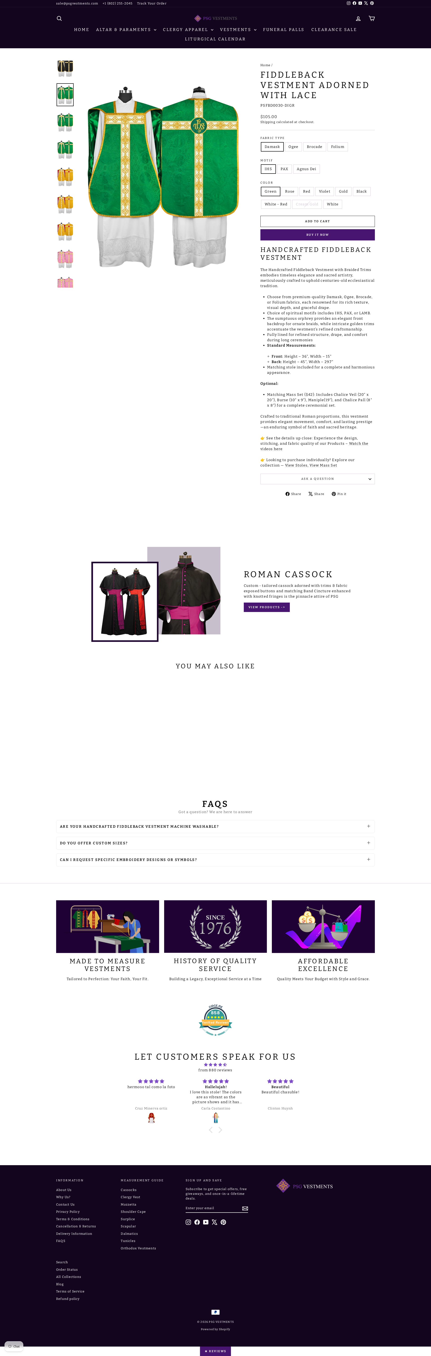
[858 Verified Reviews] (215, 1038)
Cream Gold (307, 204)
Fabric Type (272, 138)
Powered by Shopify (215, 1329)
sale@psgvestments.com (77, 3)
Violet (324, 191)
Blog (60, 1284)
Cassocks (129, 1190)
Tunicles (128, 1241)
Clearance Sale (334, 29)
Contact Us (65, 1204)
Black (361, 191)
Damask (272, 147)
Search (62, 1262)
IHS (268, 169)
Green (271, 191)
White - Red (276, 204)
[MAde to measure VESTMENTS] (107, 926)
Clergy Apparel (186, 29)
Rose (290, 191)
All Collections (68, 1277)
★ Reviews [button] (215, 1351)
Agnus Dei (306, 169)
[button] (212, 1130)
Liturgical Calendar (215, 39)
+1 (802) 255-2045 (117, 3)
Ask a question (317, 478)
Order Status (67, 1270)
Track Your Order (152, 3)
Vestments (236, 29)
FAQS (60, 1241)
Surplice (128, 1219)
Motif (266, 160)
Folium (337, 147)
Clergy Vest (130, 1197)
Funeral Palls (284, 29)
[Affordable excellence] (323, 926)
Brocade (314, 147)
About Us (64, 1190)
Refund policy (68, 1299)
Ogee (293, 147)
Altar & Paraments (124, 29)
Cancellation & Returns (76, 1226)
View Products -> (266, 607)
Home (81, 29)
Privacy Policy (68, 1212)
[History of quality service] (215, 926)
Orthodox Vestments (138, 1248)
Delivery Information (74, 1234)
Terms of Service (70, 1291)
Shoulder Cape (133, 1212)
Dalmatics (129, 1234)
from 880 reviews (215, 1070)
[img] (215, 1065)
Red (306, 191)
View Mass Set (323, 465)
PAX (284, 169)
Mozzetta (128, 1204)
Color (266, 182)
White (333, 204)
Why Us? (63, 1197)
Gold (343, 191)
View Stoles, (297, 465)
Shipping (267, 122)
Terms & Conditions (73, 1219)
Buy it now (317, 234)
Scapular (128, 1226)
